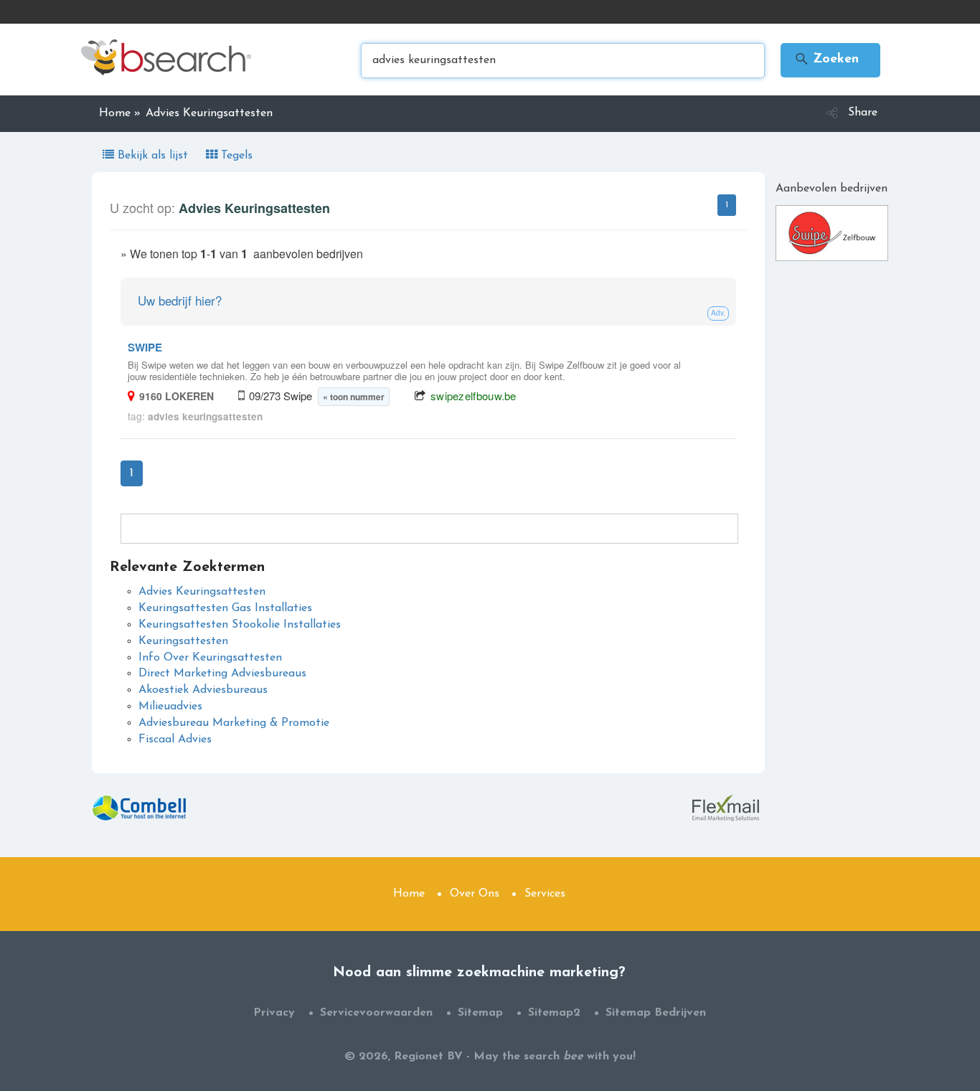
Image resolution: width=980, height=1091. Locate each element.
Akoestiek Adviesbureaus (203, 690)
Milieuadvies (170, 706)
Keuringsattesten (183, 641)
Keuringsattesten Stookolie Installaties (239, 624)
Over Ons (474, 893)
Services (544, 893)
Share (862, 112)
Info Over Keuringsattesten (210, 657)
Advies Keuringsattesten (201, 592)
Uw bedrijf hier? (180, 300)
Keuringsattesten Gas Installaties (225, 608)
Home (409, 893)
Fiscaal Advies (175, 739)
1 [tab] (726, 205)
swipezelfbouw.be (473, 395)
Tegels (235, 155)
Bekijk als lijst (153, 155)
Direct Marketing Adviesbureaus (222, 673)
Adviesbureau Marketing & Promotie (233, 723)
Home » (120, 113)
